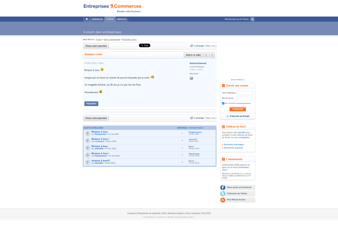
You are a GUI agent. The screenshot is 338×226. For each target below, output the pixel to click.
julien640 (99, 148)
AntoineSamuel (198, 63)
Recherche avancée (233, 148)
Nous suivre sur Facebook (239, 187)
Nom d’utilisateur (229, 93)
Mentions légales (176, 213)
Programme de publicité (148, 213)
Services (122, 19)
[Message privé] (191, 78)
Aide (164, 213)
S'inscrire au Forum (239, 116)
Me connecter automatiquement (237, 103)
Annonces (97, 19)
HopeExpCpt (101, 156)
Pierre (191, 146)
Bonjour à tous (100, 131)
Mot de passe (228, 98)
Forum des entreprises (103, 32)
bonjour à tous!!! (101, 160)
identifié (241, 132)
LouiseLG (99, 141)
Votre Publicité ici (238, 80)
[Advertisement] (213, 7)
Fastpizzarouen (195, 132)
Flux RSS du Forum (236, 200)
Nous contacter (193, 213)
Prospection (100, 134)
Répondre (91, 103)
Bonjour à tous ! (100, 139)
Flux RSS (206, 213)
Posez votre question (96, 46)
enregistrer (244, 137)
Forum (110, 19)
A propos (131, 213)
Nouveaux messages (234, 144)
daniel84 (99, 163)
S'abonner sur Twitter (237, 193)
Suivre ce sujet (193, 55)
